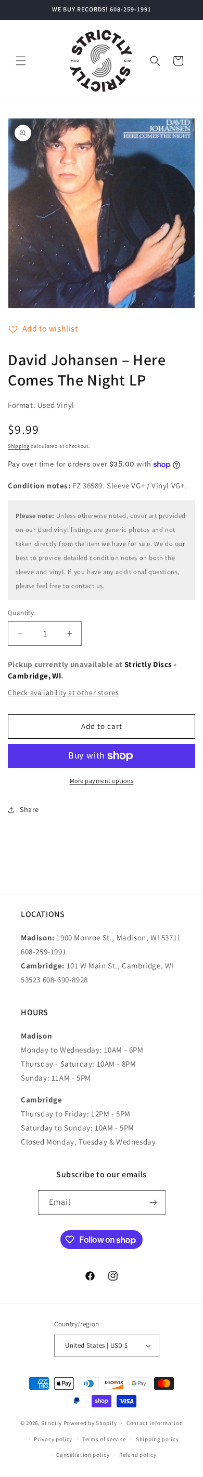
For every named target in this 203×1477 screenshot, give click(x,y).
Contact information (154, 1423)
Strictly (51, 1423)
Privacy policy (53, 1439)
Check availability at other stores (63, 692)
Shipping (19, 446)
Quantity (21, 612)
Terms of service (104, 1439)
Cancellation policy (82, 1454)
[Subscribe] (153, 1202)
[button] (20, 60)
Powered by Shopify (90, 1423)
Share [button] (29, 809)
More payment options (102, 780)
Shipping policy (157, 1439)
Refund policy (137, 1454)
